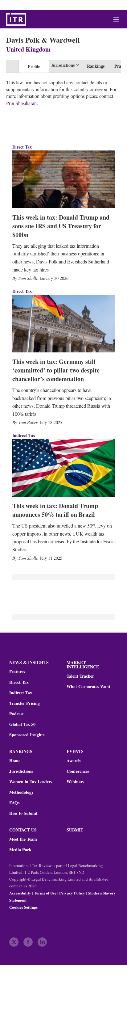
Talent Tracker (80, 676)
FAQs (14, 803)
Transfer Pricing (24, 703)
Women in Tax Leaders (30, 782)
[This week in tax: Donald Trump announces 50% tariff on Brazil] (63, 468)
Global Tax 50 (22, 724)
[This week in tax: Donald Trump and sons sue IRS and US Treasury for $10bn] (63, 179)
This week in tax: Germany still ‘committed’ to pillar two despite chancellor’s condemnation (56, 370)
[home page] (16, 19)
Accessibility (20, 893)
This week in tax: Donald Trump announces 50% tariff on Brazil (55, 510)
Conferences (78, 771)
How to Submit (23, 813)
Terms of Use (45, 893)
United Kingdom (28, 49)
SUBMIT (75, 830)
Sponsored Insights (26, 735)
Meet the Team (23, 839)
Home (14, 761)
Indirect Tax (23, 435)
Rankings (95, 66)
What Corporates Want (88, 686)
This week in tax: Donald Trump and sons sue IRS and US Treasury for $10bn (60, 226)
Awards (73, 761)
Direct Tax (22, 147)
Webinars (75, 782)
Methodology (21, 792)
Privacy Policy (72, 893)
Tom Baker (27, 422)
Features (17, 672)
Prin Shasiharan (21, 103)
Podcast (16, 714)
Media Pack (20, 850)
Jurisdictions (21, 771)
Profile (34, 66)
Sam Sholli (27, 278)
